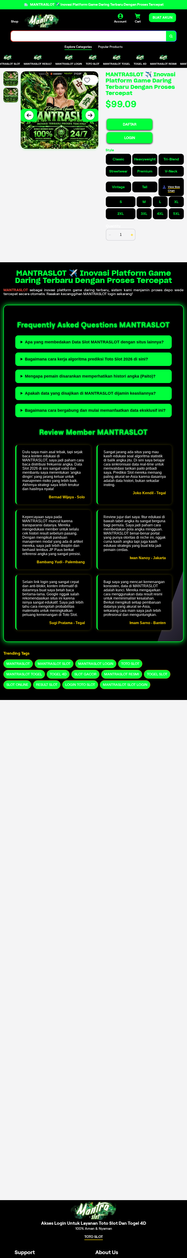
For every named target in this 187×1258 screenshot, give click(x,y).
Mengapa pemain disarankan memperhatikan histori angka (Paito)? (90, 376)
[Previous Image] (29, 115)
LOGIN (129, 138)
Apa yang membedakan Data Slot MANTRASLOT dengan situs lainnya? (94, 342)
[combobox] (88, 36)
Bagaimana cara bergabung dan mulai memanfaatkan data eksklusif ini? (95, 410)
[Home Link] (42, 20)
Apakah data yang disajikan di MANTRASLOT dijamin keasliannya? (90, 393)
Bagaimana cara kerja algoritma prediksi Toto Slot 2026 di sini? (86, 359)
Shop (14, 21)
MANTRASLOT (15, 290)
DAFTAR (129, 124)
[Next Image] (90, 115)
